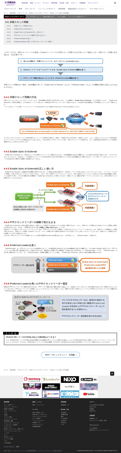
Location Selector (9, 446)
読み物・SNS (64, 3)
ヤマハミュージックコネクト (40, 416)
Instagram (63, 422)
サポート (74, 3)
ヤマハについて (93, 3)
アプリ (5, 435)
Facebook (63, 420)
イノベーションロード (38, 420)
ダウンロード (30, 9)
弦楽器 (5, 415)
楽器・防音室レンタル (38, 412)
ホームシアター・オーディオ (11, 423)
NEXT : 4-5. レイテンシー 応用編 (60, 355)
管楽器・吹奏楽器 (8, 409)
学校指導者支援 (36, 426)
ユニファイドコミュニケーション (12, 431)
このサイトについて (19, 450)
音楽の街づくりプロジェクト (40, 414)
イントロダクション (33, 16)
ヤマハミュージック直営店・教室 (98, 420)
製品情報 (25, 3)
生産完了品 (92, 411)
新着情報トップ (65, 405)
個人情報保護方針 (31, 450)
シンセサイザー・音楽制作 (11, 425)
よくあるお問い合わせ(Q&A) (97, 405)
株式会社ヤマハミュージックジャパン (99, 430)
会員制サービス (36, 422)
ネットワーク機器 (8, 439)
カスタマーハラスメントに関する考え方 (50, 450)
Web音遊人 (64, 412)
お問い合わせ (93, 407)
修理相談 (92, 409)
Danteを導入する (48, 16)
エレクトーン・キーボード (11, 407)
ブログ (62, 424)
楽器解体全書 (64, 414)
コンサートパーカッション (11, 419)
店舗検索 (82, 3)
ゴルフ (5, 441)
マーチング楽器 (8, 417)
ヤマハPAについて (97, 9)
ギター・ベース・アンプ (10, 411)
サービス (46, 3)
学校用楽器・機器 (8, 421)
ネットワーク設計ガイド (77, 16)
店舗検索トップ (93, 418)
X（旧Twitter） (64, 418)
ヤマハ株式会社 (93, 428)
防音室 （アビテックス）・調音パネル (14, 429)
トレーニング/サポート (46, 9)
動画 (62, 416)
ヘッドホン (7, 433)
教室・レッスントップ (38, 405)
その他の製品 (7, 443)
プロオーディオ (10, 9)
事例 (20, 9)
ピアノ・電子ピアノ (9, 405)
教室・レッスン (35, 3)
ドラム (5, 413)
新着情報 (54, 3)
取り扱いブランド (8, 437)
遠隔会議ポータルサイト (77, 9)
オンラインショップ (38, 424)
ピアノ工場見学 (36, 418)
